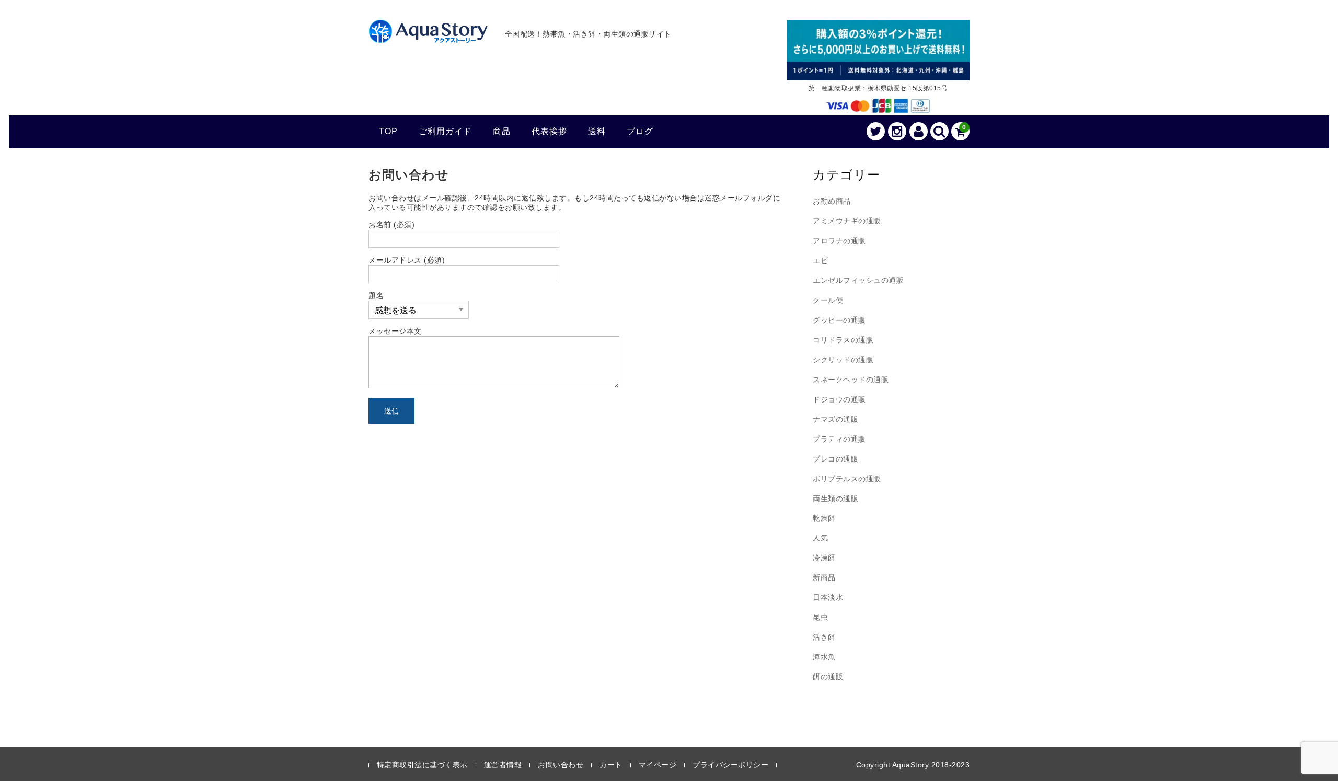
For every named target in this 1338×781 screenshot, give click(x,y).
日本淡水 (828, 597)
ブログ (640, 131)
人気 (820, 538)
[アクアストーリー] (428, 37)
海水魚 (824, 657)
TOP (388, 131)
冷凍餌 (824, 557)
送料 (597, 131)
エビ (820, 260)
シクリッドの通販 (843, 360)
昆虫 (820, 617)
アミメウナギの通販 (847, 221)
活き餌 (824, 637)
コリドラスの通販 (843, 340)
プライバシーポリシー (730, 765)
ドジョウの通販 (839, 399)
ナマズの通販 (835, 419)
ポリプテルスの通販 (847, 479)
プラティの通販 (839, 439)
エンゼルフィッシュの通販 (858, 280)
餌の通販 (828, 676)
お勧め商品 (832, 201)
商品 (502, 131)
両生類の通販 (835, 498)
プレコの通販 (835, 459)
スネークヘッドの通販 (851, 379)
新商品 (824, 577)
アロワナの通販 (839, 240)
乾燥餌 (824, 518)
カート (610, 765)
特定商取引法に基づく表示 (422, 765)
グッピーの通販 (839, 320)
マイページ (658, 765)
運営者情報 (503, 765)
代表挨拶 (549, 131)
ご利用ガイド (445, 131)
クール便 (828, 300)
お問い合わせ (560, 765)
